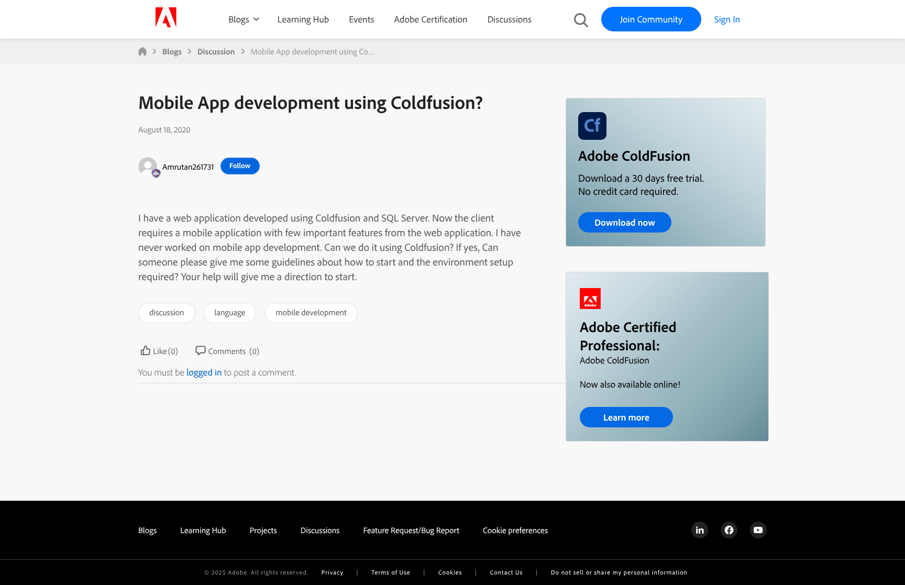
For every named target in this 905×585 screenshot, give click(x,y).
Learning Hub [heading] (203, 530)
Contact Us (506, 572)
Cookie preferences (515, 530)
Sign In (727, 19)
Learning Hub (303, 19)
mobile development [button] (310, 312)
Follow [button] (239, 165)
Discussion (216, 51)
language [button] (230, 312)
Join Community (651, 19)
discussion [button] (166, 312)
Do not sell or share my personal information (619, 572)
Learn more (626, 417)
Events (361, 19)
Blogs (238, 19)
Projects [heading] (263, 530)
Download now (624, 222)
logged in (204, 372)
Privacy (333, 572)
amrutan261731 (188, 166)
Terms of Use (390, 572)
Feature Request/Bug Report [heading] (411, 530)
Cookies (450, 572)
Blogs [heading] (147, 530)
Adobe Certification (430, 19)
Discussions (510, 19)
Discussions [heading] (320, 530)
